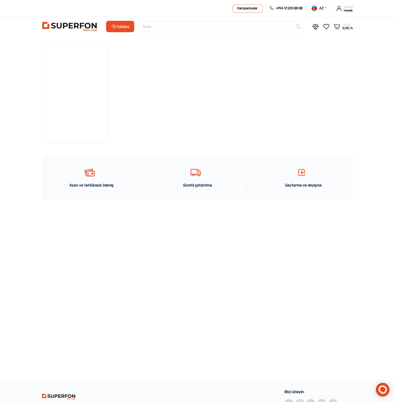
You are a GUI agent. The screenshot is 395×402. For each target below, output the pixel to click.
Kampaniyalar (247, 8)
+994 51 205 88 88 (289, 8)
